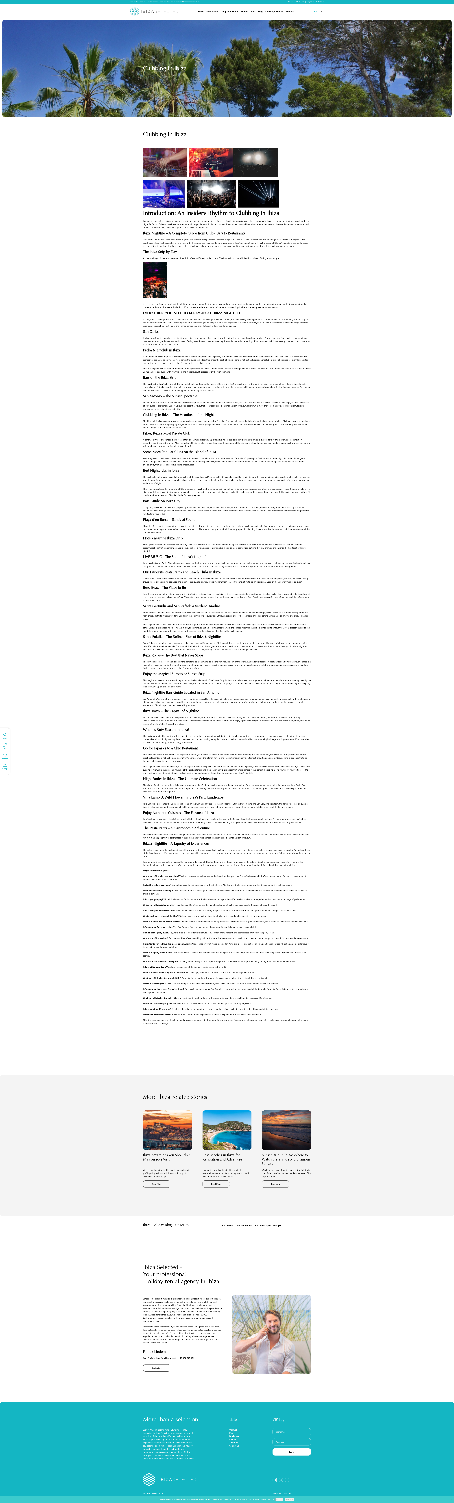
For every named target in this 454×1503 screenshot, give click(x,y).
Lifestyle (277, 1225)
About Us (233, 1442)
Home (200, 11)
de (321, 11)
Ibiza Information (244, 1225)
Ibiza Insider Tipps (262, 1225)
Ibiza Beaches (227, 1225)
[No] (451, 1499)
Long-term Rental (229, 11)
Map (231, 1433)
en (315, 11)
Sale (253, 11)
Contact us (157, 1368)
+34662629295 (299, 2)
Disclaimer (234, 1436)
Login (291, 1452)
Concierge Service (274, 11)
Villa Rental (212, 11)
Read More (157, 1184)
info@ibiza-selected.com (315, 2)
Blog (260, 11)
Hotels (244, 11)
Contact (290, 11)
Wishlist (233, 1429)
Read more (289, 1499)
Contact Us (234, 1445)
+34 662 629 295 (186, 1358)
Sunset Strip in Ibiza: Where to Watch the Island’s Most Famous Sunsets (286, 1160)
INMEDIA (287, 1493)
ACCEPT (279, 1499)
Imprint (232, 1439)
